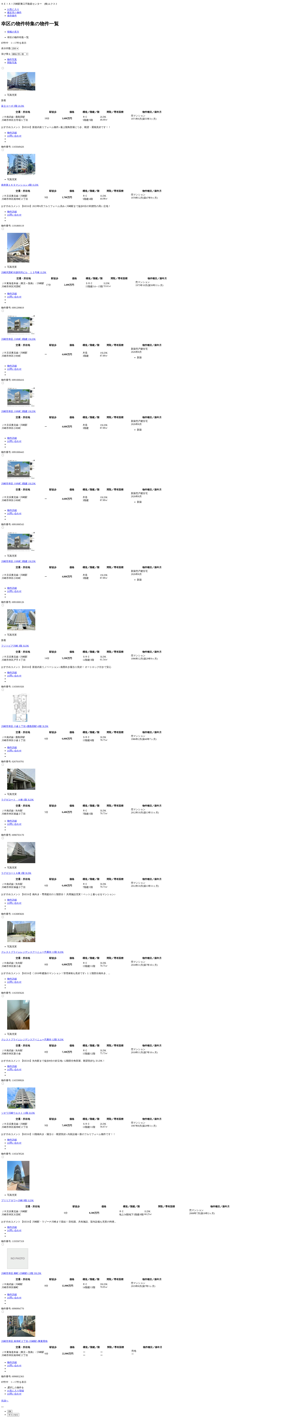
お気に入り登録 (15, 1390)
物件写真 (12, 59)
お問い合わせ (14, 136)
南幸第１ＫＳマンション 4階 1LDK (20, 185)
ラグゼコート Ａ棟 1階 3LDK (17, 799)
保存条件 (12, 15)
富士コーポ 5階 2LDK (12, 106)
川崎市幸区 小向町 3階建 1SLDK (18, 339)
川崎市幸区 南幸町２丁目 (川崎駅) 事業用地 (24, 1341)
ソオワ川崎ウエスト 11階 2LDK (18, 1113)
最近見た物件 (14, 12)
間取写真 (12, 62)
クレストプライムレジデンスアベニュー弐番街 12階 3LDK (32, 1039)
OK (9, 1411)
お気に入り (13, 9)
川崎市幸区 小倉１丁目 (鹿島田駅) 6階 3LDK (24, 726)
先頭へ (4, 1400)
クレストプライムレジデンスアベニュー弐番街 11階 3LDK (32, 952)
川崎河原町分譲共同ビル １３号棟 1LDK (23, 272)
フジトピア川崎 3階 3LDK (15, 646)
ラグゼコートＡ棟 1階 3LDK (16, 873)
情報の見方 (13, 32)
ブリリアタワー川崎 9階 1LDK (17, 1200)
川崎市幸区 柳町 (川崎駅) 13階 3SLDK (21, 1273)
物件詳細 (12, 132)
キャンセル (13, 1415)
